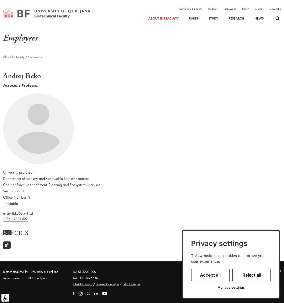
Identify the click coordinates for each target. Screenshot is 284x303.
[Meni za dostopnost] (5, 298)
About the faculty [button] (163, 18)
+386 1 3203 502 (15, 218)
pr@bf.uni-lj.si (131, 284)
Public (245, 9)
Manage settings (231, 287)
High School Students (190, 9)
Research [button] (236, 18)
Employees (230, 9)
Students (212, 9)
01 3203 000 (87, 272)
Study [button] (213, 18)
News (259, 18)
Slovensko (275, 9)
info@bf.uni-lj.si (82, 284)
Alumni (259, 9)
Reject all (251, 275)
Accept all (210, 275)
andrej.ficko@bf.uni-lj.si (18, 213)
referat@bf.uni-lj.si (107, 284)
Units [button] (193, 18)
